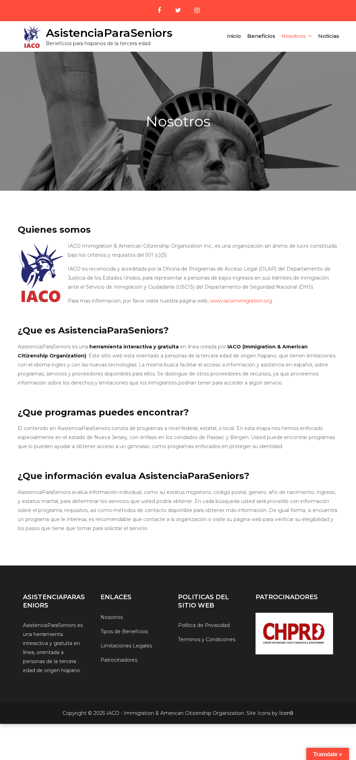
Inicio (234, 36)
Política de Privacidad (204, 625)
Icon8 (286, 713)
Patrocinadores (118, 660)
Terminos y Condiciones (206, 639)
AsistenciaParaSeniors (109, 33)
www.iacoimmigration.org (241, 301)
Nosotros (294, 36)
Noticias (328, 36)
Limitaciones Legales (126, 646)
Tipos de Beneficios (124, 631)
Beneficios (261, 36)
